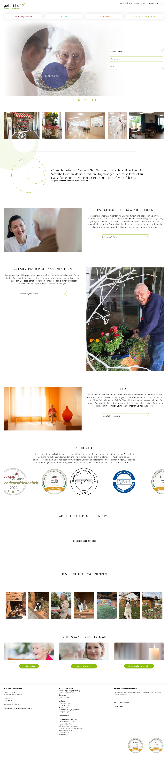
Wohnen (62, 701)
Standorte (123, 3)
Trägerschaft (63, 735)
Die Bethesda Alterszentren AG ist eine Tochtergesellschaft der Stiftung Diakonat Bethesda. (138, 693)
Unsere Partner (64, 732)
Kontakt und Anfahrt (13, 688)
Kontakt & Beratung (65, 724)
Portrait (143, 3)
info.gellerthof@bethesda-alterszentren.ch (18, 708)
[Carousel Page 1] (75, 622)
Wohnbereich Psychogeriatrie (69, 710)
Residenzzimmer (65, 703)
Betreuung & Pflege (66, 688)
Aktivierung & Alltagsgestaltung (69, 691)
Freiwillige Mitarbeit (66, 730)
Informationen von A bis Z (67, 722)
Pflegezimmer (64, 707)
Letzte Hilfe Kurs (64, 697)
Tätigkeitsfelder (133, 3)
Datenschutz (118, 706)
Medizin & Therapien (66, 693)
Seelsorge (62, 695)
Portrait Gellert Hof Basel (68, 719)
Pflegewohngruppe (65, 712)
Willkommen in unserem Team (69, 726)
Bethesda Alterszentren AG (125, 688)
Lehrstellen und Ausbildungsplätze (71, 728)
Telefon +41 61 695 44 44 (12, 704)
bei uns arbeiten (153, 3)
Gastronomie (64, 716)
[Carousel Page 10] (92, 622)
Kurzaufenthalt (64, 705)
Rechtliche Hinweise (121, 702)
